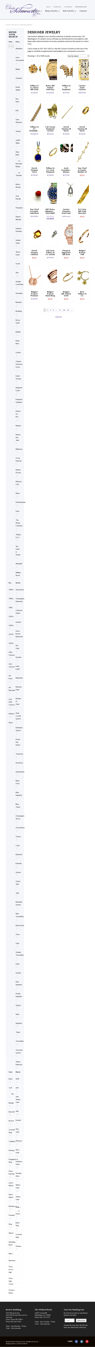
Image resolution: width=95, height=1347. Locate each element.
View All (58, 317)
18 (64, 310)
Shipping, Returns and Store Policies (17, 1343)
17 (60, 310)
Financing (57, 7)
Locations (68, 7)
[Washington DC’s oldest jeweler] (6, 1)
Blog (48, 7)
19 (68, 310)
